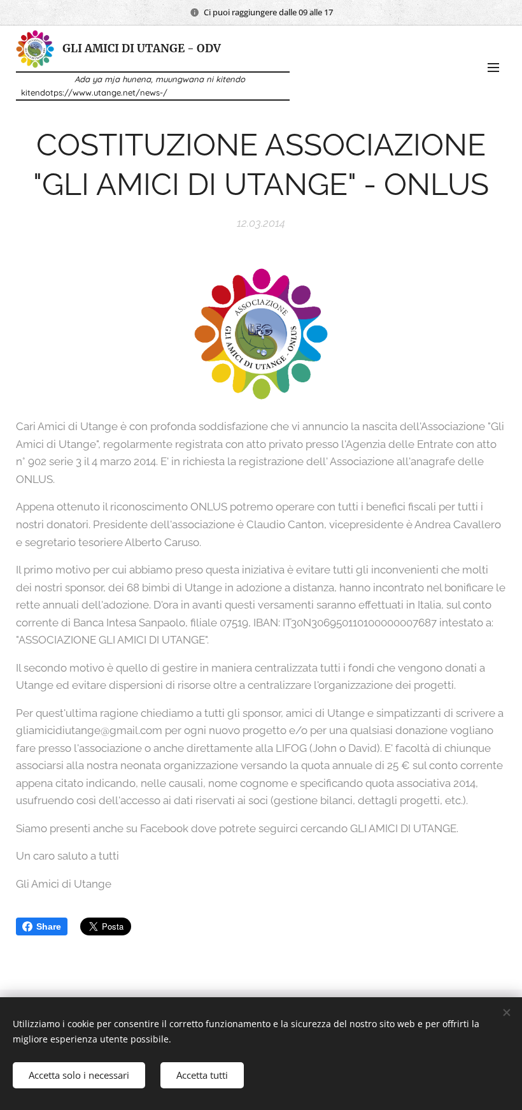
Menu (493, 67)
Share (48, 926)
